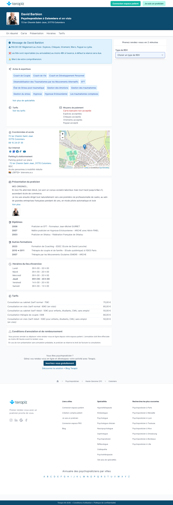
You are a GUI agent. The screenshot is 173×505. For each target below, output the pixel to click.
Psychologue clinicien (106, 423)
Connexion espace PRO (72, 423)
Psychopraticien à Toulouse (143, 423)
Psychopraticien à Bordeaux (144, 439)
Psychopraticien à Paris (142, 408)
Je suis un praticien (154, 3)
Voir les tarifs (19, 110)
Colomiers (113, 381)
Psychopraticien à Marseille (143, 413)
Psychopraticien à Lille (141, 444)
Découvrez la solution (52, 368)
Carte (24, 33)
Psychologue (102, 418)
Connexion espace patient (126, 3)
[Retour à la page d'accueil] (57, 381)
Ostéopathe (102, 449)
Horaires (51, 33)
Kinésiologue (102, 413)
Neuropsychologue (105, 428)
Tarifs (62, 33)
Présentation (37, 33)
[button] (84, 147)
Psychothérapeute (104, 454)
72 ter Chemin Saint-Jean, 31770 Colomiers (30, 163)
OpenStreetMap (104, 168)
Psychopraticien (72, 381)
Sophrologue (102, 434)
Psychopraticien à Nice (142, 428)
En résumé (12, 33)
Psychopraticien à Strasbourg (144, 434)
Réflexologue (102, 444)
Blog (64, 428)
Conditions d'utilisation (82, 503)
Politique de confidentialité (105, 503)
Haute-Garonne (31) (93, 381)
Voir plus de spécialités (24, 100)
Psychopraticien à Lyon (142, 418)
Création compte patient (72, 413)
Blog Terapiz (71, 368)
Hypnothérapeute (104, 408)
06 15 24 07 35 (15, 142)
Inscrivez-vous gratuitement (60, 363)
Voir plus (16, 204)
